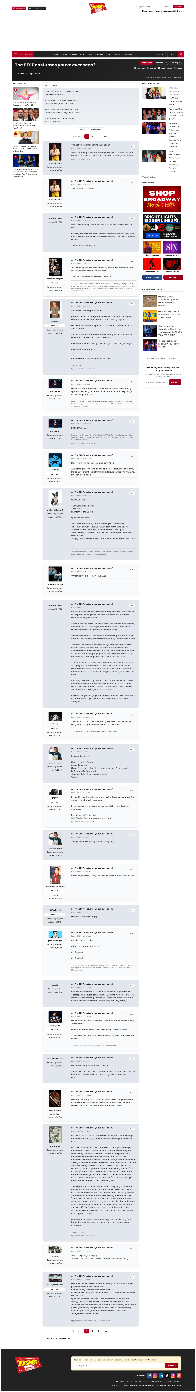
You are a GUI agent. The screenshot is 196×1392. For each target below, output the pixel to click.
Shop (108, 54)
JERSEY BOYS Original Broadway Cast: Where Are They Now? (24, 119)
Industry (73, 54)
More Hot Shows (152, 277)
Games (117, 54)
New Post (141, 68)
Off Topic (175, 63)
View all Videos (149, 177)
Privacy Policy (174, 1385)
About (129, 1381)
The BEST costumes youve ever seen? (90, 145)
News (55, 54)
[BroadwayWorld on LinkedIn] (161, 1375)
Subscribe (96, 130)
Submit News (156, 1381)
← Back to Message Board (27, 73)
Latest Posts (161, 63)
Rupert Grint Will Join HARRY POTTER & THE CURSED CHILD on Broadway (25, 142)
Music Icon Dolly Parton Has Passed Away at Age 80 (24, 97)
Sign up (175, 382)
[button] (181, 54)
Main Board (146, 63)
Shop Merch (20, 8)
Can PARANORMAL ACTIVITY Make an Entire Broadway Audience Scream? (175, 161)
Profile (54, 283)
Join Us (146, 1381)
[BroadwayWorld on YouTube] (178, 1375)
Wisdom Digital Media (140, 1385)
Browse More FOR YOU (161, 358)
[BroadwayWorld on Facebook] (149, 1375)
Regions (168, 1381)
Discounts (173, 277)
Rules (179, 68)
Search (153, 68)
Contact (137, 1381)
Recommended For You (152, 289)
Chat (82, 54)
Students (99, 54)
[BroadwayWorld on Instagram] (155, 1375)
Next (106, 136)
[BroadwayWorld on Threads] (173, 1375)
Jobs (90, 54)
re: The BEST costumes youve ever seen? (92, 181)
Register (159, 54)
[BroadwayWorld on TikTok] (167, 1375)
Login (172, 54)
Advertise (120, 1381)
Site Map (177, 1381)
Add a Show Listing (36, 8)
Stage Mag (128, 54)
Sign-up (167, 6)
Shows (64, 54)
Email (83, 130)
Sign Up (172, 1365)
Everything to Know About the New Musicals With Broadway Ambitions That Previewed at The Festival (25, 167)
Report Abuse (166, 68)
